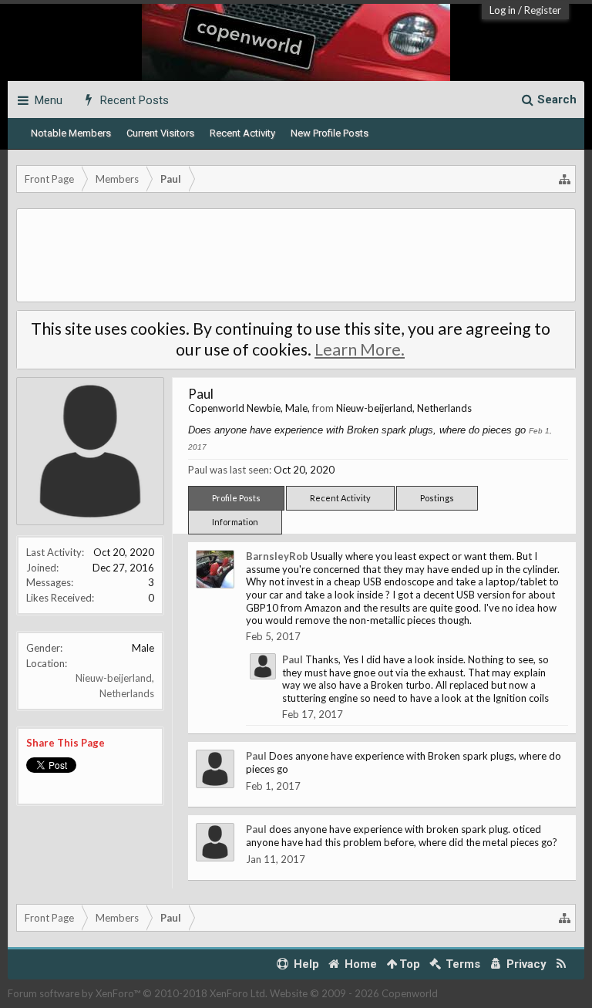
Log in (502, 10)
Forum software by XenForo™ (137, 993)
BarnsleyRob (277, 556)
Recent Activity (242, 133)
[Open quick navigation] (565, 179)
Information (235, 522)
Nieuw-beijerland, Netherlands (404, 408)
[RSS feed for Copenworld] (561, 964)
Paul (292, 659)
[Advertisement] (296, 255)
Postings (437, 498)
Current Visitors (160, 133)
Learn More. (359, 349)
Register (542, 10)
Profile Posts (236, 498)
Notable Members (71, 133)
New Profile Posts (329, 133)
